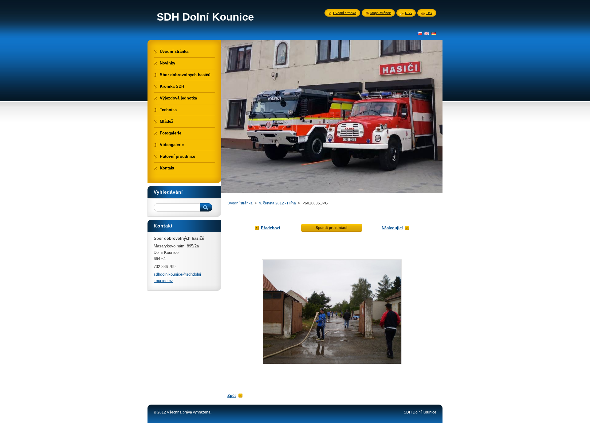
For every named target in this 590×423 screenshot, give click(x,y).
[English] (426, 33)
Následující (392, 228)
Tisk (429, 13)
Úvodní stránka (240, 203)
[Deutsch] (433, 33)
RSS (408, 13)
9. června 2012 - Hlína (277, 203)
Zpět (231, 395)
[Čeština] (419, 33)
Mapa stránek (380, 13)
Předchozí (270, 228)
